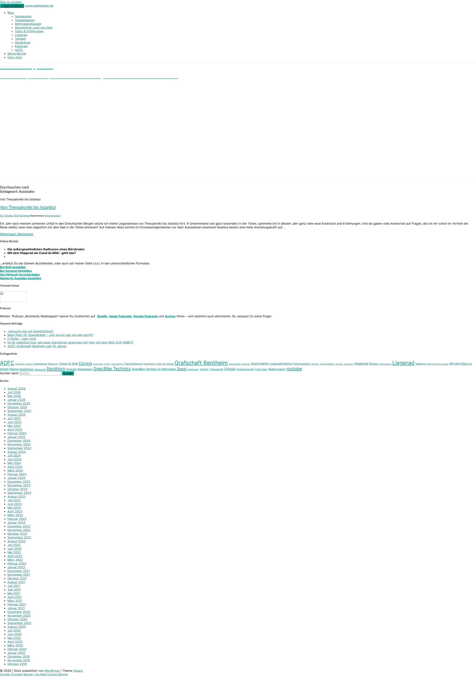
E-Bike (107, 364)
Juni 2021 (14, 589)
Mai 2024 (14, 463)
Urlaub (229, 369)
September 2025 (19, 411)
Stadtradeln (193, 369)
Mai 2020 (14, 638)
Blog (10, 13)
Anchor (170, 316)
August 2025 (16, 414)
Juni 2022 (14, 548)
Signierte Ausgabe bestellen (20, 278)
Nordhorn (56, 368)
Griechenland (302, 363)
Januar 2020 (16, 653)
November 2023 (18, 485)
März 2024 (15, 470)
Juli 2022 (14, 545)
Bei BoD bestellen (13, 267)
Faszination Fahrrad (155, 363)
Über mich (14, 57)
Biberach (53, 363)
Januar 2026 (16, 400)
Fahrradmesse (134, 363)
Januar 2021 (16, 608)
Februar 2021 (16, 604)
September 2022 (19, 537)
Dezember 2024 (18, 440)
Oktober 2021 (17, 578)
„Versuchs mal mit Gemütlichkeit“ (30, 331)
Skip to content (11, 2)
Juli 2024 (14, 455)
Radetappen (85, 369)
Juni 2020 (14, 634)
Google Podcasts (145, 316)
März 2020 (15, 645)
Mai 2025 (14, 426)
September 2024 (19, 448)
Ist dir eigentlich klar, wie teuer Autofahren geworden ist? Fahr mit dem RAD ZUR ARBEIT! (70, 342)
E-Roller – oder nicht (21, 339)
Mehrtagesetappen (28, 24)
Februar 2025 (16, 433)
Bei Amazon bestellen (16, 271)
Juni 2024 (14, 459)
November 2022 (18, 530)
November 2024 (18, 444)
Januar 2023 (16, 522)
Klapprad (21, 46)
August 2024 (16, 452)
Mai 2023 (14, 507)
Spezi (182, 369)
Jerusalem (349, 364)
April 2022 (14, 556)
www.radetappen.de (39, 5)
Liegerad (21, 35)
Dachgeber (98, 364)
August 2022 (16, 541)
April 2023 (14, 511)
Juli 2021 (13, 586)
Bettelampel (40, 363)
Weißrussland (276, 369)
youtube (294, 368)
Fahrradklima (117, 364)
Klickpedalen (385, 364)
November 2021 (18, 574)
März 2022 (15, 560)
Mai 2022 (14, 552)
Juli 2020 (14, 630)
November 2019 (18, 660)
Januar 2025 (16, 437)
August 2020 (16, 627)
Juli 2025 (14, 418)
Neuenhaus (26, 369)
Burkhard (25, 216)
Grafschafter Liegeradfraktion (272, 363)
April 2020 (14, 641)
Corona (85, 363)
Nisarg (78, 670)
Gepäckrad (22, 42)
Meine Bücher (16, 53)
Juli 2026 (14, 392)
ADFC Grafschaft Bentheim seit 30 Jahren (36, 346)
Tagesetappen (25, 20)
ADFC (19, 50)
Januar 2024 (16, 478)
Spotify (102, 316)
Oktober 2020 (17, 619)
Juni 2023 (14, 504)
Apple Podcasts (120, 316)
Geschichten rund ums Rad (33, 27)
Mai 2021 (13, 593)
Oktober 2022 (17, 534)
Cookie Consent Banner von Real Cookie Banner (34, 674)
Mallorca (420, 363)
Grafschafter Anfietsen (239, 364)
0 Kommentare (52, 216)
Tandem (20, 39)
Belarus (29, 364)
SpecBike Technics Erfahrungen (154, 369)
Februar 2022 (16, 563)
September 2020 (19, 623)
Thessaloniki (216, 369)
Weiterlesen (16, 234)
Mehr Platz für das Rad (437, 364)
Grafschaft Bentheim (201, 363)
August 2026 (16, 388)
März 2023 (15, 515)
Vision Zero (261, 369)
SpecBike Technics (112, 368)
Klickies (373, 363)
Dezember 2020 (18, 612)
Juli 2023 (14, 500)
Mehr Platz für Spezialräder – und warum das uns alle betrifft (50, 335)
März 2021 (14, 601)
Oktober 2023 (17, 489)
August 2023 (16, 496)
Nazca (13, 369)
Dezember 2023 (18, 481)
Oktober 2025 (17, 407)
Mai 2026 (14, 396)
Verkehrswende (245, 369)
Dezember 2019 (18, 656)
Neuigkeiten (23, 16)
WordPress (52, 670)
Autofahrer (20, 364)
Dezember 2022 (18, 526)
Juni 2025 (14, 422)
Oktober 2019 (17, 664)
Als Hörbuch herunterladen (20, 274)
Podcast (71, 369)
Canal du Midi (68, 363)
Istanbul (339, 364)
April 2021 (14, 597)
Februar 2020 (16, 649)
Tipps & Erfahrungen (29, 31)
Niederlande (40, 369)
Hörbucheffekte (327, 364)
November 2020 (18, 615)
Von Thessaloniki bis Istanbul (28, 207)
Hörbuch (315, 364)
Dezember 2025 (18, 403)
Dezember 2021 (18, 571)
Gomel (170, 363)
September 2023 (19, 493)
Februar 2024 (16, 474)
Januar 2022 (16, 567)
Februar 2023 (16, 519)
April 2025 (14, 429)
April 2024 (14, 467)
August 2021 (16, 582)
